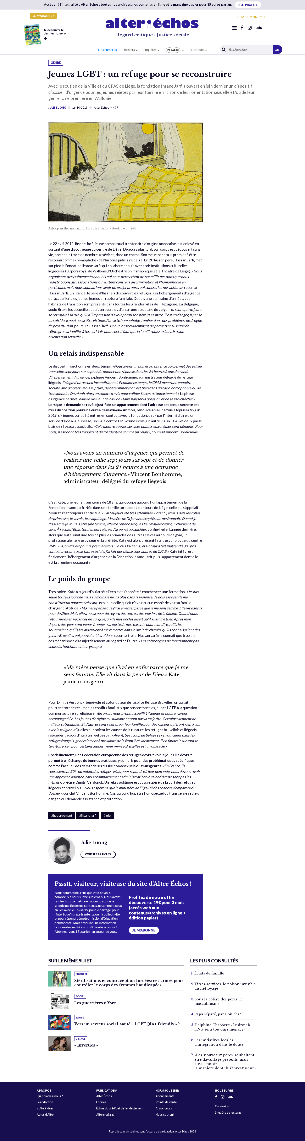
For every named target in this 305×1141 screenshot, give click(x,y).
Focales (101, 1102)
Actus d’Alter (45, 1114)
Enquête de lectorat (228, 1112)
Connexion (222, 1106)
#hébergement (61, 815)
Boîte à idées (45, 1108)
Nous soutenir (165, 1114)
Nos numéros (107, 49)
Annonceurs (164, 1108)
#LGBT (107, 815)
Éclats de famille (209, 973)
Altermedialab (105, 1114)
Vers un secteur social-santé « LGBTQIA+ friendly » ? (127, 1024)
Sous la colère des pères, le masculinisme (218, 1001)
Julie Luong (57, 107)
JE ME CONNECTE (251, 17)
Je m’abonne (143, 930)
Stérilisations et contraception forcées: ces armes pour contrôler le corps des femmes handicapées (128, 982)
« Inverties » (86, 1045)
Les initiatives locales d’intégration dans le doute (219, 1042)
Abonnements (165, 1096)
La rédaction (45, 1102)
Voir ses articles (98, 854)
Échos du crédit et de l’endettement (120, 1108)
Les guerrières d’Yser (95, 1003)
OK (277, 49)
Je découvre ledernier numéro (55, 31)
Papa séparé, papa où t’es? (217, 1014)
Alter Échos (104, 1096)
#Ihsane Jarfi (87, 815)
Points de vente (166, 1102)
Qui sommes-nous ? (50, 1096)
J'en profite (247, 4)
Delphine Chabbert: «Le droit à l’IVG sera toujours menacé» (222, 1027)
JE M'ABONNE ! (43, 15)
